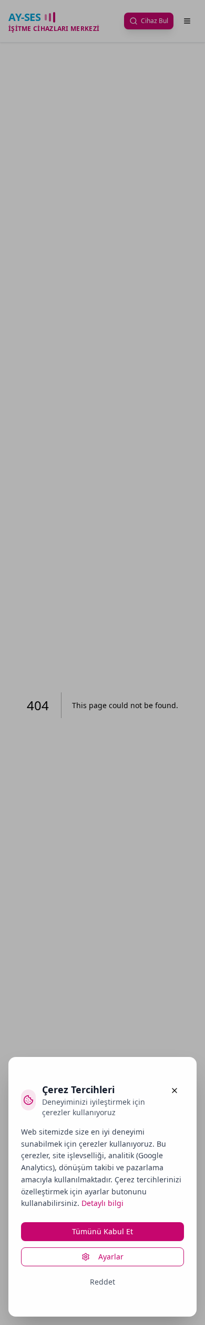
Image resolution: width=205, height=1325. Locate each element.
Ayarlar (111, 1257)
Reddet (102, 1282)
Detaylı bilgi (102, 1203)
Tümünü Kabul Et (102, 1231)
